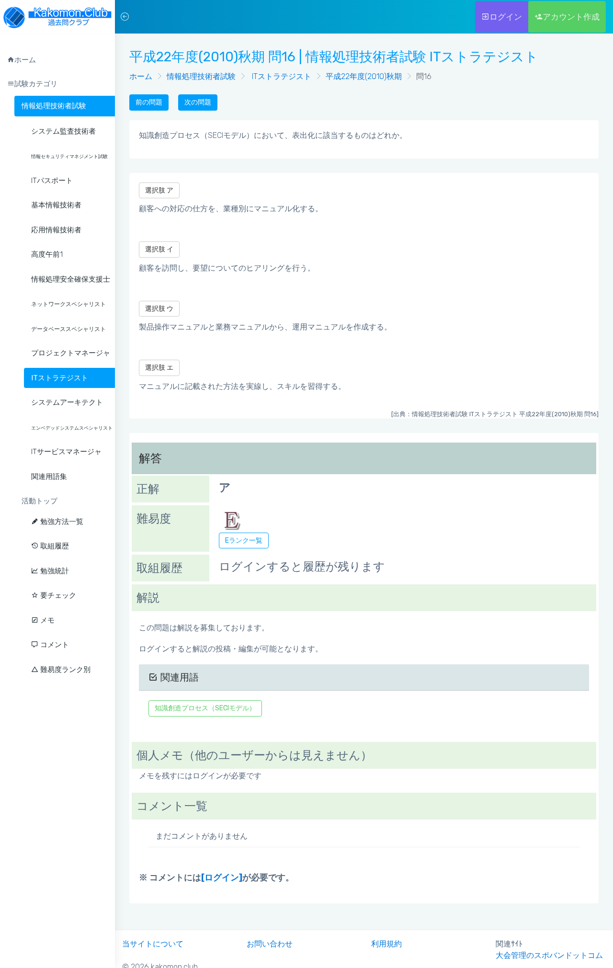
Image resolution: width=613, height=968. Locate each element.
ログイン (505, 17)
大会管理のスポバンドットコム (549, 955)
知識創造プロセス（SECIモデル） (205, 708)
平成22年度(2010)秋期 (364, 76)
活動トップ (39, 501)
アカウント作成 (571, 17)
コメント (53, 644)
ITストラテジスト (280, 76)
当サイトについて (152, 943)
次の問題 (197, 102)
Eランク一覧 (243, 540)
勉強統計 (53, 571)
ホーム (140, 76)
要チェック (57, 595)
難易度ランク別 (64, 669)
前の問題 (149, 102)
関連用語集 (49, 476)
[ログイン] (221, 877)
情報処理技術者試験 (54, 106)
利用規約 (386, 943)
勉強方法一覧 (60, 521)
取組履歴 (53, 546)
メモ (46, 620)
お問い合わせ (270, 943)
